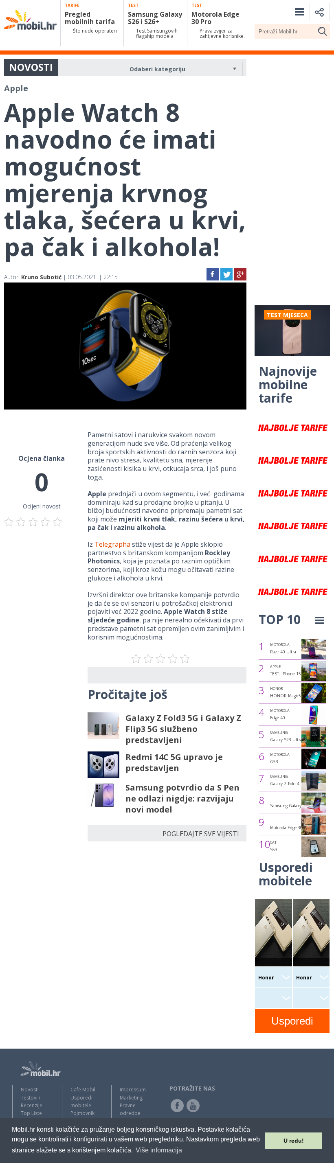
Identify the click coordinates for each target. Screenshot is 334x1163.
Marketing (131, 1097)
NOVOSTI (31, 67)
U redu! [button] (293, 1140)
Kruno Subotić (41, 277)
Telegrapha (112, 544)
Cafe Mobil (82, 1089)
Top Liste (31, 1113)
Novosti (30, 1089)
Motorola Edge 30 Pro (290, 827)
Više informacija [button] (159, 1150)
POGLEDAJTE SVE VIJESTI (201, 833)
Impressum (133, 1089)
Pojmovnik (82, 1113)
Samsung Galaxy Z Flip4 (293, 805)
